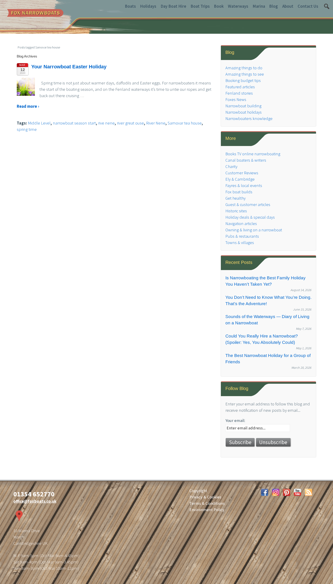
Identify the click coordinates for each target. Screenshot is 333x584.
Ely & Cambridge (240, 179)
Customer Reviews (241, 172)
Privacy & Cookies (205, 497)
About (287, 6)
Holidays (148, 6)
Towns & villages (239, 242)
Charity (231, 166)
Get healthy (235, 198)
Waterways (238, 6)
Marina (259, 6)
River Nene (155, 123)
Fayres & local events (243, 185)
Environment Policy (206, 509)
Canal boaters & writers (245, 160)
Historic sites (236, 210)
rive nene (106, 123)
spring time (27, 129)
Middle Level (39, 123)
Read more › (28, 106)
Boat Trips (200, 6)
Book (219, 6)
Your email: (235, 420)
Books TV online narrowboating (252, 153)
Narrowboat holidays (243, 112)
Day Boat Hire (173, 6)
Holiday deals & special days (250, 217)
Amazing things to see (244, 74)
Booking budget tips (243, 80)
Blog (273, 6)
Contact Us (308, 6)
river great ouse (130, 123)
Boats (130, 6)
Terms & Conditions (207, 503)
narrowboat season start (74, 123)
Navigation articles (241, 223)
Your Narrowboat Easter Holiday (68, 66)
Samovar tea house (185, 123)
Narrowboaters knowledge (249, 118)
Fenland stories (239, 93)
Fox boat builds (238, 191)
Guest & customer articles (247, 204)
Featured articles (240, 86)
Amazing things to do (243, 67)
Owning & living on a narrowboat (253, 229)
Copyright (198, 490)
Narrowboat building (243, 105)
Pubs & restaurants (242, 236)
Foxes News (235, 99)
